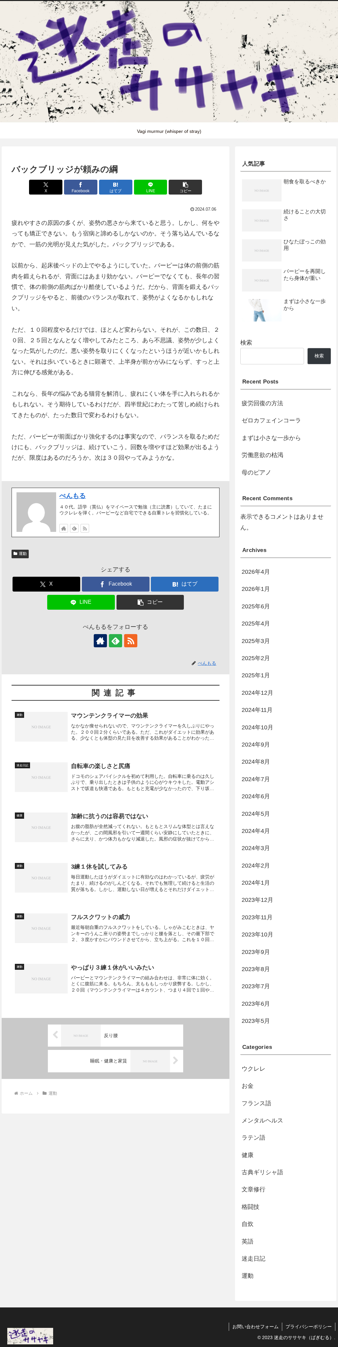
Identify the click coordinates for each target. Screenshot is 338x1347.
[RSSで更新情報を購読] (85, 528)
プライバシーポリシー (309, 1326)
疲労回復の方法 (262, 403)
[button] (185, 187)
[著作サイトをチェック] (63, 528)
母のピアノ (256, 472)
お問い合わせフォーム (255, 1326)
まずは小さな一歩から (271, 438)
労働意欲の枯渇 (262, 455)
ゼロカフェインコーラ (271, 420)
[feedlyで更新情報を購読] (74, 528)
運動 (23, 553)
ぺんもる (72, 495)
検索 (246, 342)
